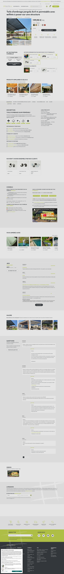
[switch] (3, 570)
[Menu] (4, 564)
